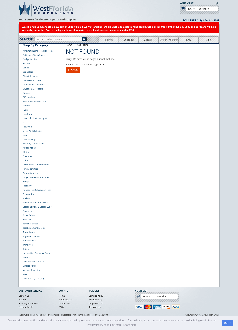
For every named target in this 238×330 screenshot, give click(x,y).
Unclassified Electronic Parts (36, 253)
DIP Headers (29, 97)
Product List (64, 303)
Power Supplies (30, 173)
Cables (26, 67)
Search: (26, 39)
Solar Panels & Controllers (35, 202)
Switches (27, 219)
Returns (22, 299)
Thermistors (28, 232)
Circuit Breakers (30, 76)
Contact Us (24, 295)
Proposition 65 (96, 303)
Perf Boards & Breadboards (36, 164)
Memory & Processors (33, 143)
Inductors (27, 126)
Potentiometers (30, 168)
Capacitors (28, 71)
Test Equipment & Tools (34, 227)
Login (216, 3)
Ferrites (26, 105)
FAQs (61, 307)
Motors (26, 151)
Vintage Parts (29, 265)
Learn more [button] (129, 325)
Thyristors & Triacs (31, 236)
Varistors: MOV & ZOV (33, 261)
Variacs (26, 257)
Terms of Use (95, 307)
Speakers (27, 211)
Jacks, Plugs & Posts (32, 130)
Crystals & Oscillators (33, 88)
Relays (26, 181)
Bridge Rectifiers (30, 59)
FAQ (188, 40)
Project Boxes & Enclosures (36, 177)
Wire (25, 274)
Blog (208, 40)
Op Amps (27, 156)
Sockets (26, 198)
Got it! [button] (227, 323)
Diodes (26, 92)
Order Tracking (169, 40)
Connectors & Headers (34, 84)
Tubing (26, 248)
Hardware (27, 114)
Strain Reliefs (29, 215)
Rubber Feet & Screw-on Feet (37, 189)
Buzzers (26, 63)
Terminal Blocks (30, 223)
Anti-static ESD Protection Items (38, 50)
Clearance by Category (33, 278)
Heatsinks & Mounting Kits (35, 118)
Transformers (29, 240)
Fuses (25, 109)
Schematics (28, 194)
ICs (24, 122)
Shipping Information (29, 303)
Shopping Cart (66, 299)
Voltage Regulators (32, 270)
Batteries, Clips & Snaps (34, 55)
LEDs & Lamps (29, 139)
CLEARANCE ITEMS (32, 80)
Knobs (26, 135)
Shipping (129, 40)
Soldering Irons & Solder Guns (37, 206)
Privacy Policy (95, 299)
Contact (148, 40)
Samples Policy (96, 295)
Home (109, 40)
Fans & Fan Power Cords (34, 101)
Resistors (27, 185)
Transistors (28, 244)
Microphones (29, 147)
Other (25, 160)
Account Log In (26, 307)
